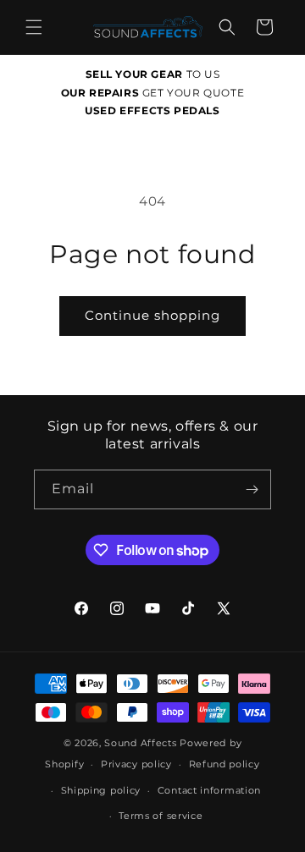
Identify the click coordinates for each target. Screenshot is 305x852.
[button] (34, 27)
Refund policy (224, 764)
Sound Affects (140, 743)
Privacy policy (136, 764)
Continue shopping (152, 315)
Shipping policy (101, 790)
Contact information (209, 790)
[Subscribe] (251, 489)
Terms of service (160, 816)
